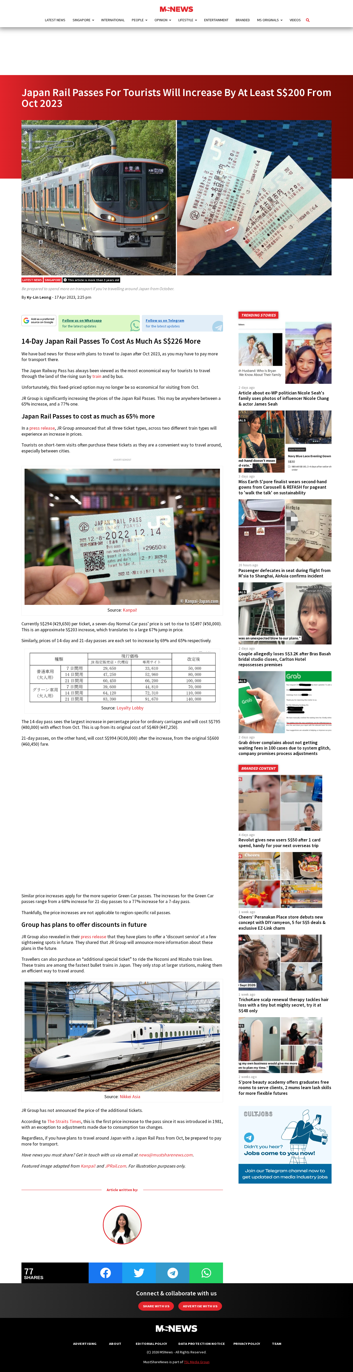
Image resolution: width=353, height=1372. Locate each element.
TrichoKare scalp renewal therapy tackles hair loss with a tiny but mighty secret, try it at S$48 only (283, 1005)
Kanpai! (130, 610)
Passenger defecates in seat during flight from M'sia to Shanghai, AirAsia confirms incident (285, 573)
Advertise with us (200, 1306)
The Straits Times (64, 1121)
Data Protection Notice (201, 1344)
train (96, 376)
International (113, 20)
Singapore (81, 20)
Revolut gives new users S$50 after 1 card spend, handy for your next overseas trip (279, 842)
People (138, 20)
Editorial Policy (151, 1344)
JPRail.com (115, 1166)
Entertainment (216, 20)
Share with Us (156, 1306)
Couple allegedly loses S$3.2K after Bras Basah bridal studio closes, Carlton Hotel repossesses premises (285, 659)
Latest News (55, 20)
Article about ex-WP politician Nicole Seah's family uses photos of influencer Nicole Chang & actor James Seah (284, 398)
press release (42, 428)
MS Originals (268, 20)
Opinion (161, 20)
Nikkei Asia (130, 1096)
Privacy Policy (246, 1344)
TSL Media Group (197, 1362)
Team (276, 1344)
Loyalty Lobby (130, 708)
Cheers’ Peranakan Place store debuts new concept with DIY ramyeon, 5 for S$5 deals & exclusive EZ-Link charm (282, 922)
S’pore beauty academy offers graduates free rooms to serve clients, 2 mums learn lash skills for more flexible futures (285, 1087)
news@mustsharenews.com (166, 1155)
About (115, 1344)
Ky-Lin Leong (39, 297)
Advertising (85, 1344)
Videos (295, 20)
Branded (243, 20)
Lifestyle (185, 20)
